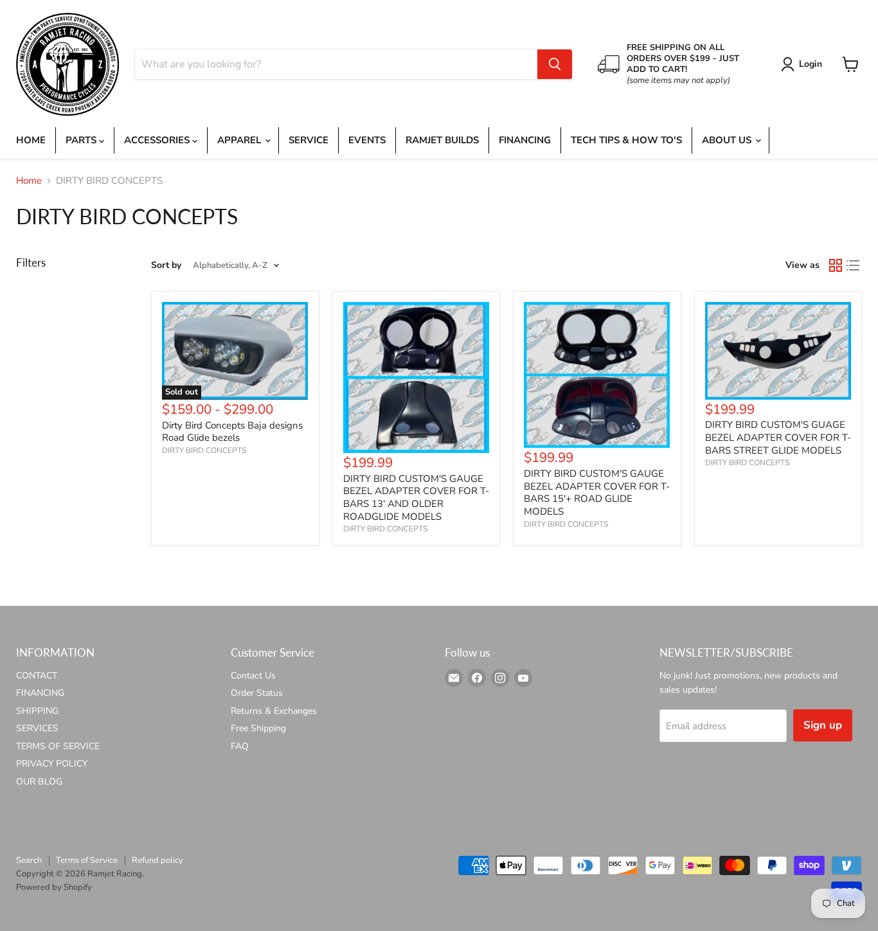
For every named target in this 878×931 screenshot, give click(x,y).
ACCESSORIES (158, 140)
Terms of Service (87, 860)
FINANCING (525, 140)
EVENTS (367, 140)
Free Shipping (258, 728)
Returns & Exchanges (274, 711)
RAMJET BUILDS (442, 140)
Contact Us (253, 675)
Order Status (257, 693)
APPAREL (240, 140)
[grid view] (836, 265)
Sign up (822, 725)
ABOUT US (728, 140)
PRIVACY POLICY (51, 764)
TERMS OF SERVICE (58, 746)
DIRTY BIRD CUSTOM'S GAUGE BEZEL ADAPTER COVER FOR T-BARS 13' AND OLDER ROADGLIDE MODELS (416, 497)
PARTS (82, 140)
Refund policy (157, 860)
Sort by (166, 265)
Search (29, 860)
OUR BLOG (39, 782)
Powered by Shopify (54, 887)
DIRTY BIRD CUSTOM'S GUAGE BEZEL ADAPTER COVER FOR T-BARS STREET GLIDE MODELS (778, 437)
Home (29, 180)
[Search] (554, 64)
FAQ (240, 746)
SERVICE (308, 140)
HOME (31, 140)
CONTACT (36, 675)
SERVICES (37, 728)
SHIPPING (37, 711)
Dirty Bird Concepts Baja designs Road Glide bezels (232, 432)
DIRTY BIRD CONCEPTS (204, 450)
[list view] (854, 265)
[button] (804, 64)
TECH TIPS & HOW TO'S (626, 140)
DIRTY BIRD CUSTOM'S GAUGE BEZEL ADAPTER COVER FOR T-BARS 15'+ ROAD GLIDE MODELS (597, 492)
